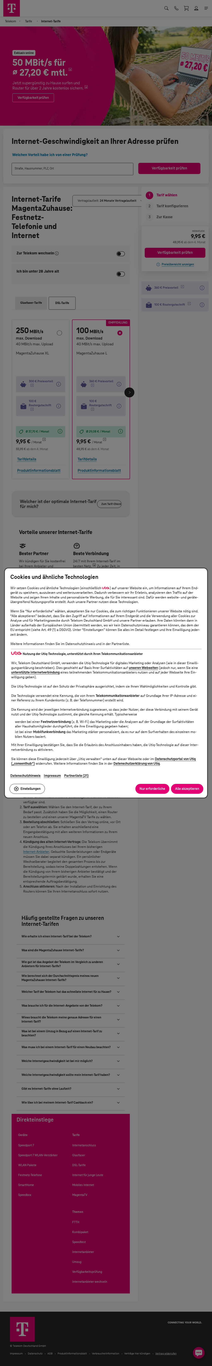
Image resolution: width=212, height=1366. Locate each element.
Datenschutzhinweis (25, 776)
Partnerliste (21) (76, 776)
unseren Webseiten (143, 668)
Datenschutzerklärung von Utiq (136, 763)
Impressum (52, 776)
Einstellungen (30, 789)
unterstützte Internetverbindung (35, 672)
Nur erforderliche (152, 789)
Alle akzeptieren (187, 789)
